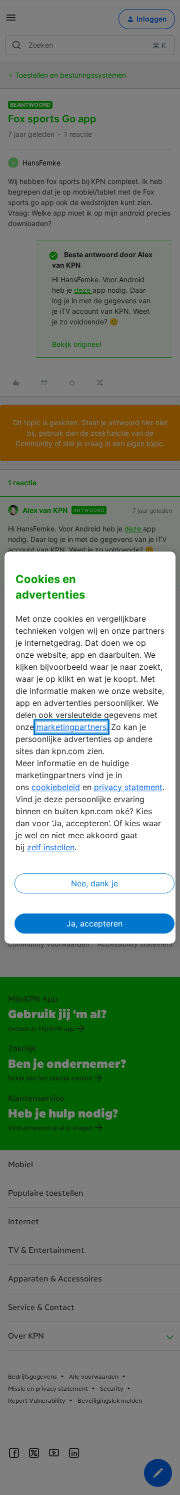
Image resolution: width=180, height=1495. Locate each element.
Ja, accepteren (94, 923)
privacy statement (128, 787)
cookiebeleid (56, 787)
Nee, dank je (94, 883)
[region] (90, 747)
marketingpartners (71, 727)
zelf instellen (50, 847)
